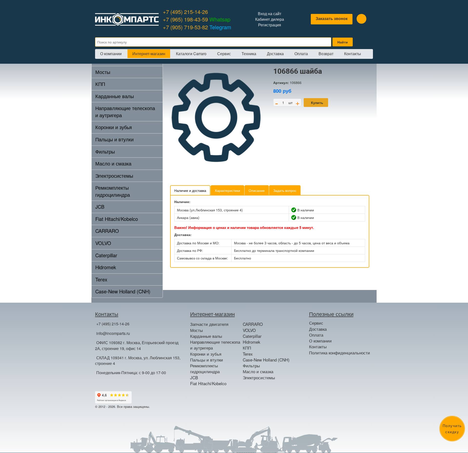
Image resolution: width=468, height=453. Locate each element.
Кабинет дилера (269, 19)
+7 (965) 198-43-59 (196, 19)
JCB (99, 206)
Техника (249, 53)
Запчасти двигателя (209, 324)
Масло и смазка (113, 163)
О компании (111, 53)
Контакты (352, 53)
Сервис (224, 53)
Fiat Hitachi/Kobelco (116, 218)
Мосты (102, 71)
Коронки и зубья (113, 127)
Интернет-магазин (148, 53)
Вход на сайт (269, 13)
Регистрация (269, 25)
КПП (100, 83)
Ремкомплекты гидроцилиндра (112, 191)
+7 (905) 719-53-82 (197, 27)
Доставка (275, 53)
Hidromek (105, 267)
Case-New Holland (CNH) (122, 291)
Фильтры (105, 151)
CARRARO (107, 230)
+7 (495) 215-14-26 (185, 11)
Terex (101, 279)
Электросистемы (114, 175)
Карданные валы (114, 96)
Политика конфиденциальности (339, 353)
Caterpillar (106, 255)
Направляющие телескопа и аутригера (125, 111)
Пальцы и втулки (114, 139)
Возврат (326, 53)
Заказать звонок (332, 18)
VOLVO (103, 243)
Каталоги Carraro (191, 53)
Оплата (301, 53)
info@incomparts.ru (113, 333)
